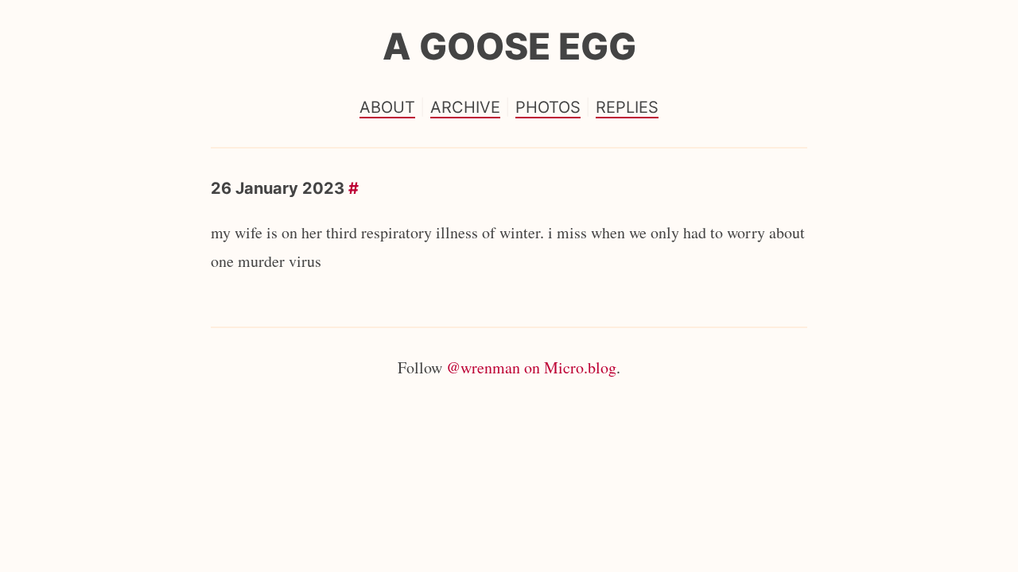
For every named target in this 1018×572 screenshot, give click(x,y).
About (387, 107)
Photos (548, 107)
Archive (465, 107)
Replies (627, 107)
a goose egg (509, 46)
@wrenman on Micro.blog (531, 367)
